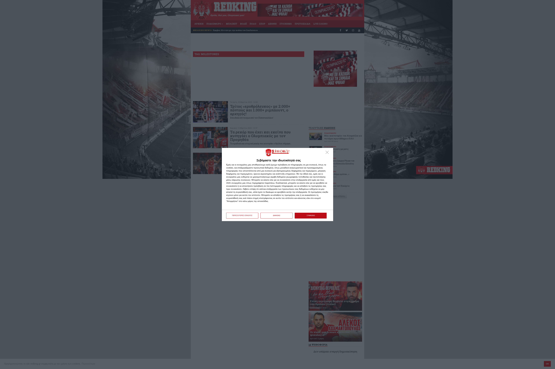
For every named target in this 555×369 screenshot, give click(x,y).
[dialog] (277, 184)
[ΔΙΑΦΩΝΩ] (328, 153)
